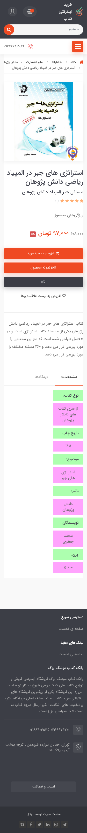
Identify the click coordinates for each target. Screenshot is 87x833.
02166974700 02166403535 (49, 730)
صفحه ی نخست (71, 629)
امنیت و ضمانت (43, 786)
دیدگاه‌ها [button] (42, 377)
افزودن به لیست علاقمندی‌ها (41, 296)
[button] (30, 11)
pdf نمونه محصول (43, 267)
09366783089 (14, 46)
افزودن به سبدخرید (41, 253)
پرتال (30, 814)
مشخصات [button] (69, 377)
